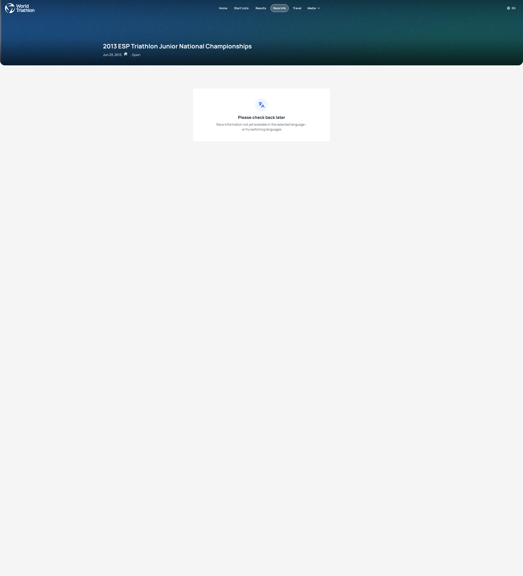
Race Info (279, 8)
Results (261, 8)
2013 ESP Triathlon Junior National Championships (177, 46)
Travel (297, 8)
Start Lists (241, 8)
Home (223, 8)
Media (311, 8)
